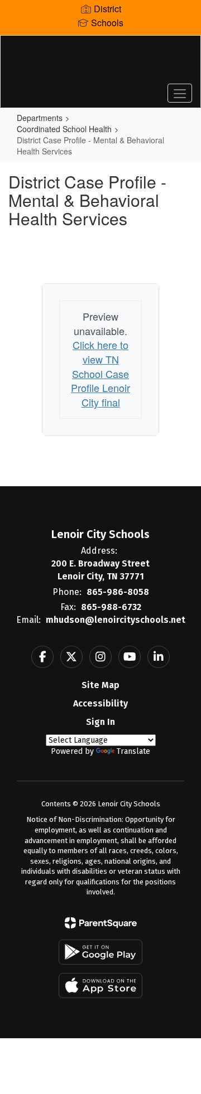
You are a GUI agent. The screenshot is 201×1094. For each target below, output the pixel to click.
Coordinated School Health (64, 128)
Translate (133, 751)
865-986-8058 (118, 592)
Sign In (100, 722)
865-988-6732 (111, 607)
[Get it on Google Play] (100, 952)
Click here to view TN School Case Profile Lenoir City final (100, 373)
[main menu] (180, 93)
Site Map (100, 685)
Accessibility (100, 703)
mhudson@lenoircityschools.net (115, 619)
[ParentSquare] (101, 922)
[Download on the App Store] (100, 985)
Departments (40, 117)
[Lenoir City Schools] (100, 63)
